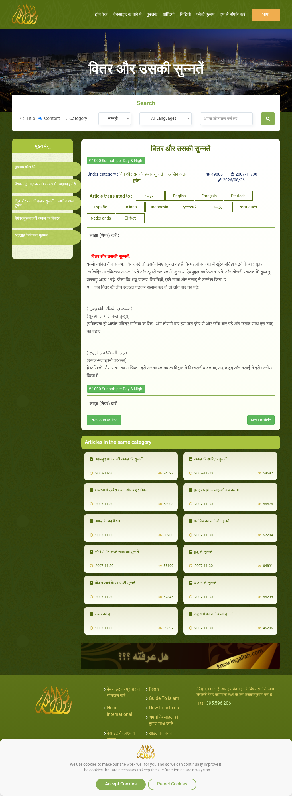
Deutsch (238, 196)
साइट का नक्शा (161, 733)
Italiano (130, 207)
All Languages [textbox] (163, 118)
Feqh (154, 689)
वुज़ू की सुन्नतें (203, 551)
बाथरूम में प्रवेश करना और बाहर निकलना (123, 490)
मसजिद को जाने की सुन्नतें (211, 521)
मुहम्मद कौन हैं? (25, 167)
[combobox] (114, 118)
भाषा (265, 14)
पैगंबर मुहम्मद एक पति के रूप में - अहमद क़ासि (45, 184)
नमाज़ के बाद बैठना (107, 521)
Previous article (103, 420)
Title (30, 118)
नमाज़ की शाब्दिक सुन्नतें (210, 459)
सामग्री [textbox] (113, 118)
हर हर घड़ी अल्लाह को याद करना (216, 490)
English (179, 196)
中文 (218, 207)
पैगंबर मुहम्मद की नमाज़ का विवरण (37, 218)
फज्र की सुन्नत (105, 614)
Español (101, 207)
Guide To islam (164, 698)
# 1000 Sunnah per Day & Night (116, 160)
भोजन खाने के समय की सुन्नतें (115, 582)
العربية (150, 196)
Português (247, 207)
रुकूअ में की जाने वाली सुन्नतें (213, 614)
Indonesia (159, 207)
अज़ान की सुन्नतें (205, 582)
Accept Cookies (121, 784)
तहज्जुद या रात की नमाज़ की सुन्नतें (119, 459)
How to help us (164, 707)
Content (52, 118)
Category (78, 118)
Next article (261, 420)
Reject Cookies (172, 784)
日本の (130, 218)
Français (209, 196)
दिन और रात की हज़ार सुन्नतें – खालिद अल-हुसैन (45, 203)
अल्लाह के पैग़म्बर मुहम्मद (31, 235)
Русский (189, 207)
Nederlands (101, 218)
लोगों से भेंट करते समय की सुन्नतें (117, 551)
